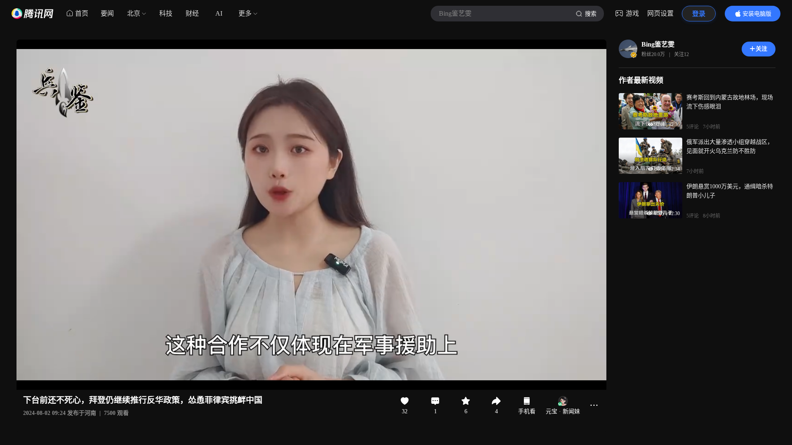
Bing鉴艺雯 (657, 44)
